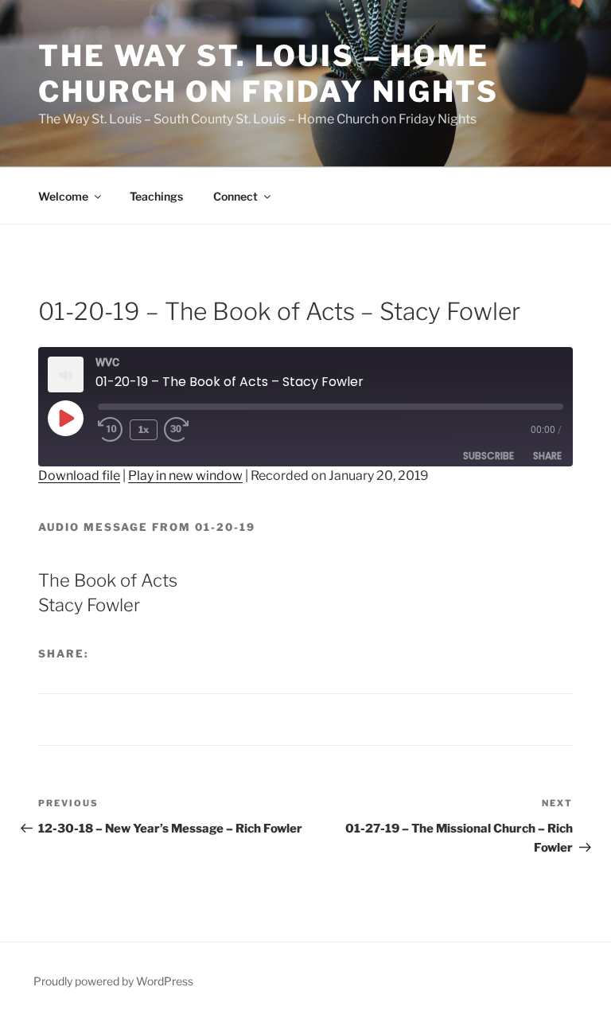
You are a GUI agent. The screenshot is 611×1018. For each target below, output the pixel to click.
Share (547, 455)
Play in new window (185, 475)
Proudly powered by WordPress (113, 981)
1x (143, 429)
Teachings (156, 196)
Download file (79, 475)
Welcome (63, 196)
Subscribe (488, 455)
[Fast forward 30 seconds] (189, 430)
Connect (235, 196)
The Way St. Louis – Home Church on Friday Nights (268, 73)
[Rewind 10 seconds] (110, 430)
